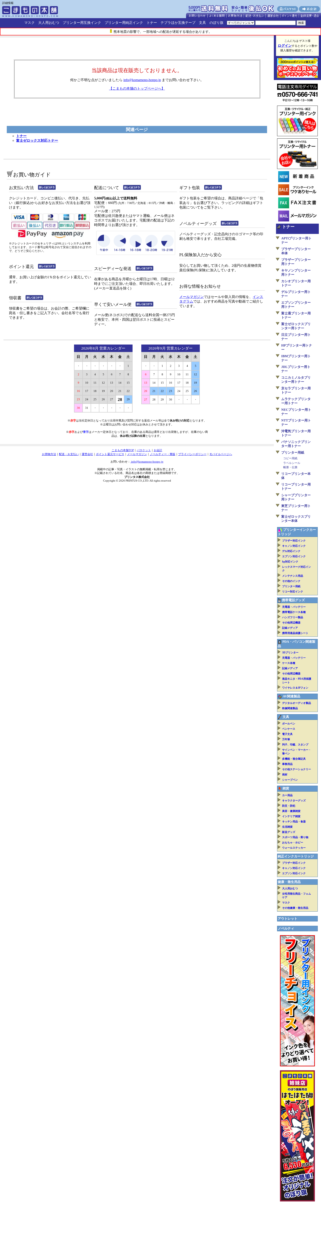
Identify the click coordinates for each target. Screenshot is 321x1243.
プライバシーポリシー (192, 454)
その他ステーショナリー (296, 769)
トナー (152, 22)
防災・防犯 (288, 805)
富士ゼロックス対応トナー (37, 140)
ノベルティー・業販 (162, 454)
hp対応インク (290, 561)
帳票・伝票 (290, 467)
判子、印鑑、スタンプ (295, 744)
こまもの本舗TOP (123, 450)
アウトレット (287, 918)
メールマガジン (191, 297)
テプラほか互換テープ (177, 22)
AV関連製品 (291, 696)
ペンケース (288, 728)
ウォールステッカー (294, 847)
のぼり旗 (216, 22)
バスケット (144, 450)
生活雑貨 (287, 826)
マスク (29, 22)
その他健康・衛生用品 (295, 907)
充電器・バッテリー (294, 606)
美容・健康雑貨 (291, 811)
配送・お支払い (69, 454)
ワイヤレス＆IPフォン (295, 687)
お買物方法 (49, 454)
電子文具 (287, 734)
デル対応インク (291, 551)
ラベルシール (291, 463)
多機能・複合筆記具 (294, 758)
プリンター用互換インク (82, 22)
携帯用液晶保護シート (295, 633)
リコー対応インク (292, 591)
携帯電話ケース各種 (294, 612)
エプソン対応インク (294, 556)
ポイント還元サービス (110, 454)
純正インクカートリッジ (296, 856)
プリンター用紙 (292, 452)
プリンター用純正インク (124, 22)
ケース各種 (288, 663)
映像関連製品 (290, 708)
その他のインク (291, 581)
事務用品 (287, 764)
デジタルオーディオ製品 (296, 703)
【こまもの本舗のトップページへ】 (137, 88)
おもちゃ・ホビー (292, 842)
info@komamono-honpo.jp (142, 80)
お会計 (158, 450)
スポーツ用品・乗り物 (295, 837)
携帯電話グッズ (293, 600)
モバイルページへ (220, 454)
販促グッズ (288, 832)
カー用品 (287, 795)
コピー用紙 (290, 458)
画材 (284, 774)
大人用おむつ (48, 22)
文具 (202, 22)
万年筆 (286, 739)
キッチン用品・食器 (294, 821)
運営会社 (87, 454)
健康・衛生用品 (289, 882)
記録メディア (290, 627)
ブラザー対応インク (294, 540)
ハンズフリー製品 (292, 617)
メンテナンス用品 (292, 575)
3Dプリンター (290, 652)
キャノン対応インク (294, 545)
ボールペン (288, 723)
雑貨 (286, 788)
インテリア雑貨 (291, 816)
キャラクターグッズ (294, 800)
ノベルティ (286, 928)
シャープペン (290, 779)
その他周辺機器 (291, 622)
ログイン (285, 45)
